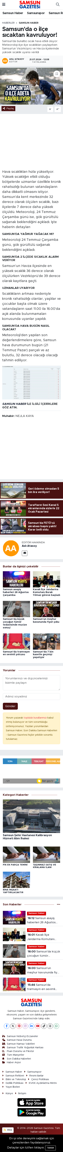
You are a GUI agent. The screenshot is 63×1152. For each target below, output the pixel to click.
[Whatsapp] (56, 1026)
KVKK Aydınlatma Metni (43, 1083)
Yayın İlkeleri (13, 1087)
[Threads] (50, 1026)
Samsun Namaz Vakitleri (21, 1044)
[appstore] (31, 1103)
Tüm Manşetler (15, 1055)
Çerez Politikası (40, 1079)
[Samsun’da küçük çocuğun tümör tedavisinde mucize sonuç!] (16, 608)
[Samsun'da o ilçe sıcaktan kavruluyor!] (31, 86)
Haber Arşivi (14, 1062)
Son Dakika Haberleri (19, 1058)
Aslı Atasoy (29, 546)
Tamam (50, 1148)
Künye (9, 1093)
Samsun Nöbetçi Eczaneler (22, 1036)
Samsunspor (36, 13)
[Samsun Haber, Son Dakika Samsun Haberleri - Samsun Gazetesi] (29, 4)
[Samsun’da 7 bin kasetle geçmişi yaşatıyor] (46, 641)
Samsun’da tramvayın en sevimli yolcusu (41, 987)
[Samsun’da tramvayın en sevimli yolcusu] (16, 641)
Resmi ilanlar (36, 1075)
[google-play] (31, 1112)
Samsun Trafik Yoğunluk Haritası (25, 1047)
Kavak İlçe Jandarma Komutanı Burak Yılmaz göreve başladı (46, 592)
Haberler (8, 23)
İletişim (22, 1093)
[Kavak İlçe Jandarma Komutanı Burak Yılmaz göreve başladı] (46, 579)
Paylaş (10, 108)
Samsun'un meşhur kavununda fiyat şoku (43, 971)
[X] (13, 1026)
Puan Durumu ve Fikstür (20, 1051)
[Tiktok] (44, 1026)
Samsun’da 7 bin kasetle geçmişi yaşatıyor (43, 655)
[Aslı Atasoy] (11, 548)
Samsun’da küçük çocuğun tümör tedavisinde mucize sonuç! (43, 954)
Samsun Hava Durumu (19, 1040)
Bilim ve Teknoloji (16, 1079)
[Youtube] (37, 1026)
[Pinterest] (19, 1026)
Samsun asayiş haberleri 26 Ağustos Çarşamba (16, 592)
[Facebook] (6, 1026)
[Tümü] (58, 904)
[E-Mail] (24, 553)
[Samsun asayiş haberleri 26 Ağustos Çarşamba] (16, 579)
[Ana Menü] (3, 4)
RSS (9, 1130)
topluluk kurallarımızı (35, 718)
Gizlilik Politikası (14, 1083)
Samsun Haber (13, 13)
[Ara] (57, 5)
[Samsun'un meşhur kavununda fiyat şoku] (46, 608)
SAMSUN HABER (14, 403)
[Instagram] (25, 1026)
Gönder (10, 706)
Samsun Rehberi (15, 1075)
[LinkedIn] (31, 1026)
